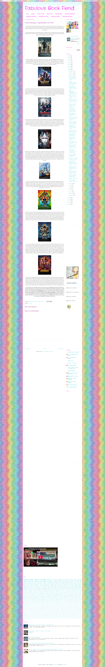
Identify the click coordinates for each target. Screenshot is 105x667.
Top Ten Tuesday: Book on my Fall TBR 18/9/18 (73, 131)
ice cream (26, 595)
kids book (57, 613)
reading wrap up (77, 585)
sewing (62, 616)
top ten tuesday (57, 579)
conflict (30, 610)
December (71, 71)
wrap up (56, 582)
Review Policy (49, 13)
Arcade (64, 587)
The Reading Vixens (72, 384)
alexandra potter (41, 608)
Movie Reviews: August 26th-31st (73, 181)
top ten (32, 588)
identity (60, 600)
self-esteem (45, 589)
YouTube (32, 13)
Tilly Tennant (58, 589)
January (71, 195)
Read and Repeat (71, 370)
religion (40, 616)
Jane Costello (51, 589)
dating (65, 610)
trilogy (37, 594)
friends (52, 584)
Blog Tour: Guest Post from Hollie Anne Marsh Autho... (73, 119)
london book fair (77, 613)
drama (31, 583)
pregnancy (36, 597)
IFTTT (49, 579)
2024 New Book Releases (70, 13)
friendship (50, 582)
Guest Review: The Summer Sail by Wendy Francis (73, 172)
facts (75, 610)
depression (47, 603)
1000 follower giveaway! (34, 637)
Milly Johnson (74, 588)
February (71, 193)
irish (47, 613)
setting (59, 616)
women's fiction (39, 584)
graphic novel (39, 600)
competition (79, 609)
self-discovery (63, 582)
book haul (31, 585)
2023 (69, 61)
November (71, 72)
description (69, 610)
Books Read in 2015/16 (55, 16)
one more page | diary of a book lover (73, 368)
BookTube (41, 594)
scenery (52, 616)
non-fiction (62, 581)
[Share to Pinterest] (51, 301)
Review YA (78, 601)
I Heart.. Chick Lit (72, 363)
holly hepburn (39, 589)
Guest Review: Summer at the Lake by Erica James (72, 127)
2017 (69, 197)
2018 (69, 69)
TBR (67, 581)
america (32, 602)
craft (53, 610)
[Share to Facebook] (50, 301)
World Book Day (75, 607)
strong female (45, 585)
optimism (39, 615)
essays (51, 603)
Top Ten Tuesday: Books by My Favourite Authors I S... (72, 106)
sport (60, 583)
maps (54, 614)
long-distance (36, 614)
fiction (61, 603)
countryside (42, 603)
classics (62, 609)
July (70, 185)
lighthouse (68, 613)
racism (25, 616)
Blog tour (73, 579)
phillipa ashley (51, 591)
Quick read (69, 589)
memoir (55, 585)
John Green (62, 601)
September (71, 76)
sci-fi (30, 601)
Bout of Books (54, 581)
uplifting (57, 601)
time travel (51, 601)
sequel (59, 585)
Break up (75, 590)
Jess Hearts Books (72, 365)
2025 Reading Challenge (73, 36)
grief (44, 600)
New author (26, 585)
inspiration (43, 613)
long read (31, 614)
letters (63, 613)
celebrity (26, 591)
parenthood (44, 615)
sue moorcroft (36, 590)
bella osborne (70, 585)
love (40, 581)
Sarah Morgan (37, 588)
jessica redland (42, 591)
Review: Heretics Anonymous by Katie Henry (72, 134)
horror (76, 603)
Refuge (50, 607)
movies (30, 303)
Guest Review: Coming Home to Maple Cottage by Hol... (73, 88)
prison (70, 615)
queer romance (78, 615)
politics (60, 615)
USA (67, 607)
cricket (45, 587)
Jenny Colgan (67, 588)
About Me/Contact (58, 13)
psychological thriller (59, 590)
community (32, 603)
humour (28, 587)
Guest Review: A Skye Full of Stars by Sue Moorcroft (41, 624)
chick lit (70, 583)
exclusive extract (37, 582)
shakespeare (70, 616)
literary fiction (27, 594)
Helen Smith (70, 360)
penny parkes (55, 615)
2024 (69, 59)
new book (52, 583)
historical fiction (33, 591)
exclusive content (74, 581)
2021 (69, 64)
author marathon (75, 591)
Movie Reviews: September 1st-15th (72, 138)
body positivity (45, 602)
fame (56, 603)
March (70, 191)
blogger (79, 608)
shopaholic (79, 616)
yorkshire (65, 597)
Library (42, 590)
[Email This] (47, 301)
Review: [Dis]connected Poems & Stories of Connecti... (73, 83)
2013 (69, 204)
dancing (56, 610)
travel (30, 584)
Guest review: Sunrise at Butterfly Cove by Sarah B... (72, 151)
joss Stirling (52, 613)
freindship (51, 585)
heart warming (55, 600)
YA (48, 581)
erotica (25, 600)
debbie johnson (75, 589)
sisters (38, 601)
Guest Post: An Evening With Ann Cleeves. (73, 142)
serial (72, 584)
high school (72, 603)
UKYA (34, 584)
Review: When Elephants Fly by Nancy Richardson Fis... (73, 163)
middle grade (27, 588)
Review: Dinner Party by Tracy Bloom (72, 96)
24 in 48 (70, 597)
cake (47, 609)
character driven (52, 609)
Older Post (61, 348)
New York (68, 584)
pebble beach (49, 615)
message (63, 614)
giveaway (79, 584)
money (66, 614)
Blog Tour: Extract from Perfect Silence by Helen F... (73, 101)
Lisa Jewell (60, 587)
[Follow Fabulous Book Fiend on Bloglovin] (71, 283)
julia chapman (30, 597)
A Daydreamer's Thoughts (73, 352)
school (44, 595)
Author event (46, 583)
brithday (36, 609)
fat (69, 596)
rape (27, 616)
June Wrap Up (31, 596)
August (70, 183)
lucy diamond (66, 600)
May (70, 188)
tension (46, 601)
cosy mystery (41, 610)
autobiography (44, 588)
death (48, 584)
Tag (57, 607)
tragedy (49, 597)
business (44, 609)
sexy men (66, 616)
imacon (55, 664)
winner (52, 597)
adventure (28, 602)
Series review (59, 591)
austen (62, 608)
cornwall (64, 589)
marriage (69, 587)
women (64, 584)
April (70, 190)
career (73, 602)
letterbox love (37, 585)
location (72, 613)
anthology (40, 602)
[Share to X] (49, 301)
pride (67, 615)
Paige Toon (63, 585)
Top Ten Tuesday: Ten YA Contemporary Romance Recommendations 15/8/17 (45, 649)
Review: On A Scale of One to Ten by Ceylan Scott (73, 159)
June (70, 186)
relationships (74, 587)
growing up (48, 600)
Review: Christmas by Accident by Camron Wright (73, 122)
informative (38, 613)
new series (40, 595)
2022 (69, 62)
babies (79, 587)
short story (33, 587)
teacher (42, 601)
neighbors (73, 614)
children (51, 596)
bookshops (32, 609)
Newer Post (28, 348)
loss (41, 614)
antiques (57, 608)
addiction (37, 596)
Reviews (79, 590)
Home (27, 13)
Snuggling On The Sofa (73, 376)
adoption (30, 608)
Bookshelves (74, 597)
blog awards (75, 608)
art (60, 608)
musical (69, 614)
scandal (49, 616)
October (71, 74)
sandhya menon (45, 616)
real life (26, 601)
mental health (49, 590)
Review (26, 579)
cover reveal (36, 583)
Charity (79, 597)
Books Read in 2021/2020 (31, 16)
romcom (48, 587)
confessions (26, 610)
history (74, 583)
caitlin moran (68, 602)
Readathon (45, 581)
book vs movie (53, 602)
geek (55, 588)
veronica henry (68, 590)
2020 (69, 66)
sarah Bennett (41, 597)
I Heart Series (50, 595)
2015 (69, 200)
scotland (34, 601)
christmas (30, 581)
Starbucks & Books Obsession (72, 379)
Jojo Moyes (67, 601)
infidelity (33, 613)
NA (45, 590)
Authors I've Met (40, 13)
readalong (31, 616)
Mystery (45, 584)
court (45, 610)
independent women (72, 595)
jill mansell (31, 595)
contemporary (35, 610)
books (64, 602)
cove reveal (49, 610)
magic (49, 588)
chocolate (58, 609)
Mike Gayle (46, 594)
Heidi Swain (53, 587)
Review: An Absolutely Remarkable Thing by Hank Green (73, 92)
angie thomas (47, 608)
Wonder (70, 607)
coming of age (32, 589)
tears (75, 584)
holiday (76, 596)
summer (33, 594)
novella (56, 583)
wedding (62, 588)
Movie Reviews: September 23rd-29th (73, 78)
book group (41, 596)
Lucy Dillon (38, 607)
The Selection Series (62, 607)
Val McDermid (52, 594)
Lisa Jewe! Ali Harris (30, 607)
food (55, 584)
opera (36, 615)
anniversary (53, 608)
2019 (69, 67)
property (73, 615)
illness (79, 603)
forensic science (31, 600)
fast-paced (79, 610)
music (36, 595)
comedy (25, 583)
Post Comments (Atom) (48, 351)
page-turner (78, 600)
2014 (69, 202)
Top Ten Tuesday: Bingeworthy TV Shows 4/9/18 (72, 175)
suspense (26, 596)
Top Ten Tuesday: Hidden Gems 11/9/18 (72, 155)
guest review (34, 579)
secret (56, 616)
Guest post (26, 584)
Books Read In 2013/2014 (67, 16)
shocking (75, 616)
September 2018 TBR (73, 178)
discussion (74, 594)
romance (36, 581)
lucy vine (51, 614)
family (45, 582)
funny (66, 583)
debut (28, 583)
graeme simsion (67, 603)
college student (73, 609)
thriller (61, 584)
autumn (65, 608)
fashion (58, 603)
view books (78, 43)
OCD (41, 607)
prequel (63, 615)
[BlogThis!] (48, 301)
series (29, 582)
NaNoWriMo (58, 595)
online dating (32, 615)
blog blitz (58, 594)
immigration (26, 613)
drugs (73, 610)
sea (46, 597)
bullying (40, 609)
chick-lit (79, 583)
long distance (26, 614)
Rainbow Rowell (46, 607)
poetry (58, 588)
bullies (46, 596)
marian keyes (72, 600)
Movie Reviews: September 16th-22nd (73, 114)
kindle (60, 613)
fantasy (52, 588)
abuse (25, 602)
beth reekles (70, 608)
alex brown (35, 608)
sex (57, 584)
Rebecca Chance (72, 601)
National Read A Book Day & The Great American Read (72, 168)
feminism (79, 594)
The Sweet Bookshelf (72, 387)
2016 (69, 199)
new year (77, 614)
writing (60, 597)
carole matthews (78, 602)
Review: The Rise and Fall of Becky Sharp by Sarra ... (72, 147)
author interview (77, 582)
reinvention (35, 616)
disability (55, 596)
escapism (31, 590)
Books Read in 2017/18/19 (43, 16)
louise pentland (45, 614)
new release (66, 579)
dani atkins (60, 610)
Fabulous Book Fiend (49, 8)
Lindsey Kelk (40, 587)
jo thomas (79, 595)
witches (56, 597)
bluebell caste (27, 609)
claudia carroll (27, 603)
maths (56, 614)
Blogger (64, 664)
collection (67, 609)
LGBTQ (25, 587)
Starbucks (54, 607)
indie (30, 613)
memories (59, 614)
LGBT (55, 595)
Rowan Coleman (64, 595)
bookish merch (59, 602)
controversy (37, 603)
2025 (69, 57)
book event (63, 594)
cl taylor (69, 594)
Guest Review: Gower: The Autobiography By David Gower (41, 643)
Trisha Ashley (66, 591)
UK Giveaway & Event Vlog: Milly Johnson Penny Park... (72, 110)
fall (53, 603)
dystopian (66, 596)
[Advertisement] (73, 245)
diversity (61, 596)
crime (63, 583)
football (72, 596)
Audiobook (70, 582)
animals (35, 602)
